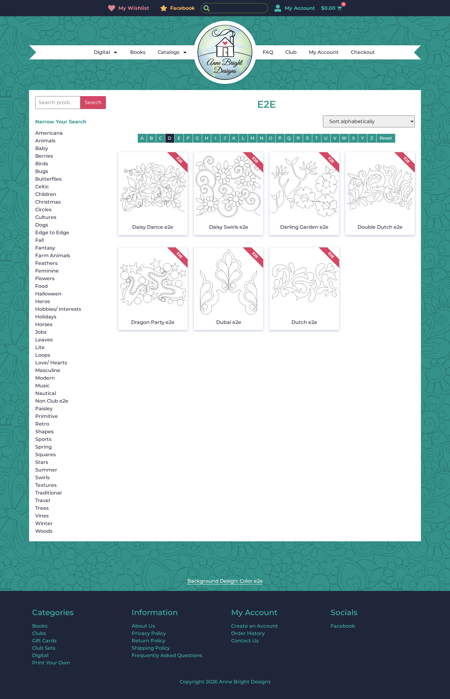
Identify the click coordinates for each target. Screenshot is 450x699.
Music (42, 386)
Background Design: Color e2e (225, 581)
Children (45, 194)
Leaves (44, 340)
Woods (43, 531)
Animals (45, 141)
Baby (41, 148)
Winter (44, 523)
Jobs (41, 332)
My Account (324, 52)
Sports (43, 439)
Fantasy (45, 248)
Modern (45, 378)
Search (93, 102)
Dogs (41, 225)
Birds (41, 164)
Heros (42, 301)
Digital (102, 52)
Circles (43, 209)
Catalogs (168, 52)
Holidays (45, 317)
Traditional (48, 493)
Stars (41, 462)
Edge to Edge (52, 232)
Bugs (41, 171)
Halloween (48, 294)
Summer (46, 470)
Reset (386, 138)
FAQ (268, 52)
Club (291, 52)
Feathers (46, 263)
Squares (45, 454)
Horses (43, 324)
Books (137, 52)
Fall (39, 240)
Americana (49, 133)
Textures (46, 485)
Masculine (47, 370)
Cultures (45, 217)
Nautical (45, 393)
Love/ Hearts (51, 363)
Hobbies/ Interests (58, 309)
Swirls (42, 477)
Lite (40, 347)
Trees (42, 508)
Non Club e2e (51, 401)
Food (41, 286)
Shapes (44, 431)
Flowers (44, 278)
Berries (44, 156)
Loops (42, 355)
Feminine (47, 271)
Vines (42, 516)
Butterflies (48, 179)
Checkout (363, 52)
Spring (43, 447)
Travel (42, 500)
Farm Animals (52, 255)
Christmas (48, 202)
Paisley (44, 409)
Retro (42, 424)
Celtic (42, 187)
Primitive (46, 416)
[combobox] (234, 8)
